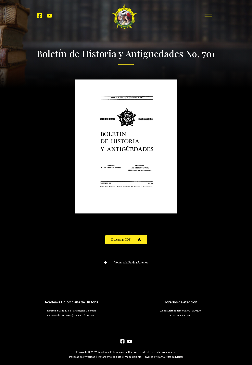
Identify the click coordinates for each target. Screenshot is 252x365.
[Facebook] (39, 15)
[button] (208, 14)
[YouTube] (49, 15)
